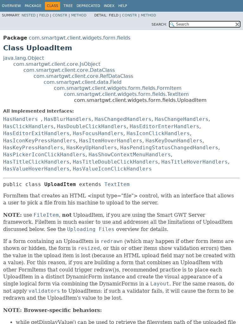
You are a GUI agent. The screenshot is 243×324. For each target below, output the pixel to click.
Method (78, 15)
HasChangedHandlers (123, 119)
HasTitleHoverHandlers (194, 162)
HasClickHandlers (28, 126)
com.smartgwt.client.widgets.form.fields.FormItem (118, 88)
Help (122, 6)
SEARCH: (159, 24)
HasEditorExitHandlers (36, 133)
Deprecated (88, 6)
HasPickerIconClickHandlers (44, 155)
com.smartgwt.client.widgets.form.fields (79, 38)
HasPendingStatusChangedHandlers (169, 148)
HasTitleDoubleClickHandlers (115, 162)
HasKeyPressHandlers (33, 148)
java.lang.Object (23, 58)
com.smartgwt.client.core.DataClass (69, 70)
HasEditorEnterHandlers (164, 126)
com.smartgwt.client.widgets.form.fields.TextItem (126, 94)
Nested (28, 15)
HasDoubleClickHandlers (92, 126)
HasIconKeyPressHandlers (39, 141)
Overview (11, 6)
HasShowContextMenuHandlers (130, 155)
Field (44, 15)
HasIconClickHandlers (158, 133)
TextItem (117, 184)
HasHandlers (20, 119)
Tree (68, 6)
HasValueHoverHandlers (36, 169)
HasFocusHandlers (98, 133)
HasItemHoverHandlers (110, 141)
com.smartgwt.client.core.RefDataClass (83, 76)
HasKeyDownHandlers (174, 141)
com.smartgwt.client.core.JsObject (56, 64)
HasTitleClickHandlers (36, 162)
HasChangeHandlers (182, 119)
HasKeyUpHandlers (91, 148)
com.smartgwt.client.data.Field (83, 82)
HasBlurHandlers (67, 119)
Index (109, 6)
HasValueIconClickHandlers (112, 169)
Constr (60, 15)
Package (33, 6)
